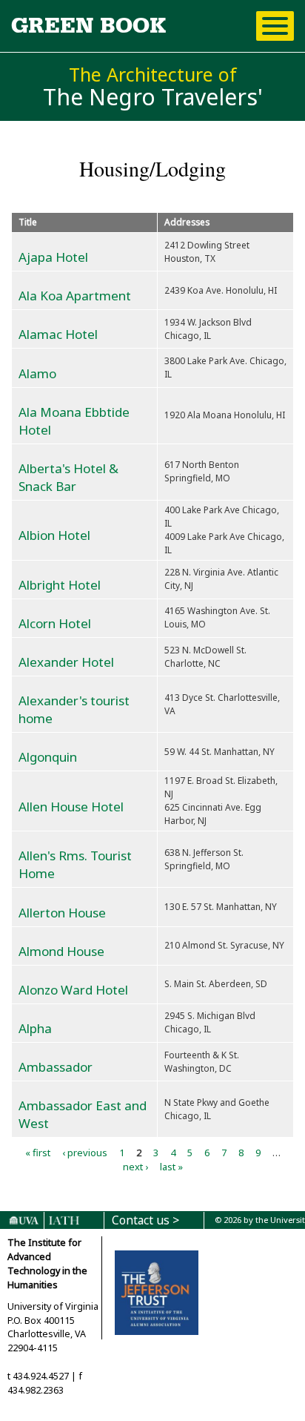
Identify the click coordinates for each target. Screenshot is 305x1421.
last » (171, 1166)
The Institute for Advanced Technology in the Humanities (47, 1263)
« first (37, 1151)
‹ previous (84, 1151)
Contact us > (145, 1220)
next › (135, 1166)
